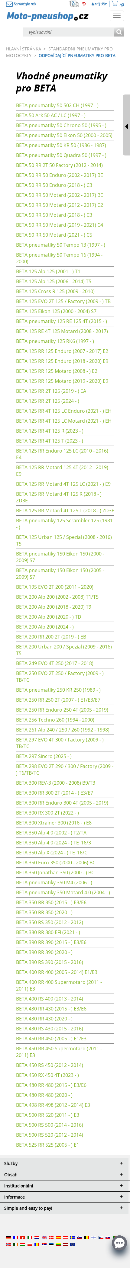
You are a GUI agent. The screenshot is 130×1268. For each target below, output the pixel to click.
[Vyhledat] (119, 32)
